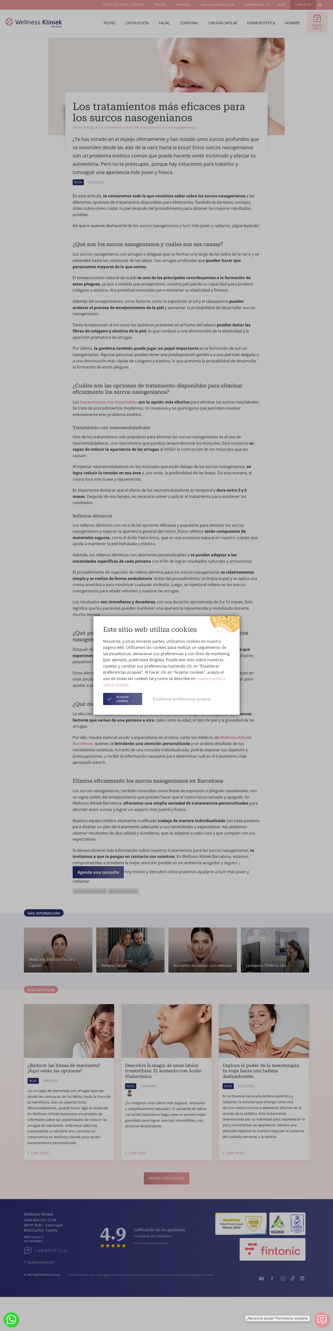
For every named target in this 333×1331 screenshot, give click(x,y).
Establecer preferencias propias (182, 699)
